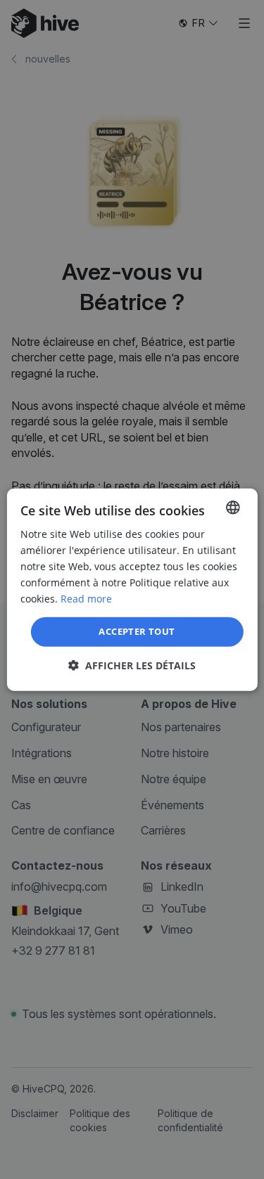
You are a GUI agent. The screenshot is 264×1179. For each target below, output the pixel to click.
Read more (86, 598)
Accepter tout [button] (137, 631)
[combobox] (233, 507)
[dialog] (131, 589)
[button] (132, 665)
